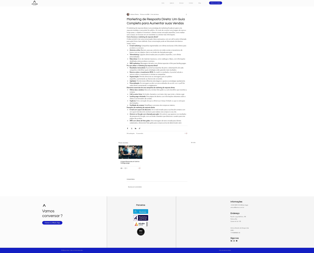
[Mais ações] (186, 14)
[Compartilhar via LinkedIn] (135, 128)
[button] (183, 3)
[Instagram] (234, 241)
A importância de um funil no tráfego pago (130, 162)
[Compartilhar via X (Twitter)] (131, 128)
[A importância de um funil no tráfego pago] (130, 152)
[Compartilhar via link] (139, 128)
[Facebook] (237, 241)
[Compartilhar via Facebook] (127, 128)
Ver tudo (193, 142)
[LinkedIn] (231, 241)
